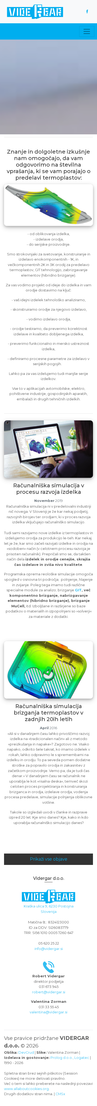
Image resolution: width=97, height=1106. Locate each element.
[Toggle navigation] (86, 31)
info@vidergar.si (48, 948)
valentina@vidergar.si (48, 1012)
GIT (78, 590)
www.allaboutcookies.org (26, 1089)
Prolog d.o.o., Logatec (69, 1058)
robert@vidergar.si (48, 992)
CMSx (60, 1094)
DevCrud (26, 1052)
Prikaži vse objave (48, 859)
